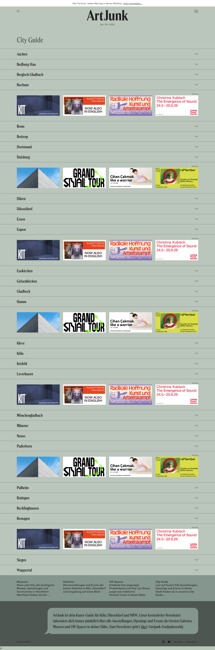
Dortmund (24, 147)
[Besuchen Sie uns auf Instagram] (163, 642)
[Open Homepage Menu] (196, 11)
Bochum (23, 84)
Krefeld (22, 363)
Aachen (22, 54)
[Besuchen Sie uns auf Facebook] (169, 642)
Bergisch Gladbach (30, 74)
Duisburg (23, 157)
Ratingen (23, 497)
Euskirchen (24, 271)
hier (144, 626)
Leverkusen (25, 373)
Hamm (21, 301)
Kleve (21, 343)
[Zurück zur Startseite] (107, 15)
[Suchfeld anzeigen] (18, 11)
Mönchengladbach (30, 415)
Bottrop (22, 136)
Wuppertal (24, 570)
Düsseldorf (24, 208)
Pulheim (23, 487)
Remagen (23, 518)
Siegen (21, 560)
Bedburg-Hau (26, 64)
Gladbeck (23, 291)
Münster (22, 425)
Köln (20, 353)
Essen (21, 219)
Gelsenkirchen (27, 281)
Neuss (21, 436)
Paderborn (24, 446)
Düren (21, 198)
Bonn (20, 126)
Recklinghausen (28, 508)
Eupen (21, 229)
